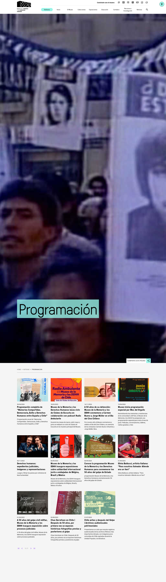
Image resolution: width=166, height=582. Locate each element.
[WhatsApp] (118, 3)
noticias (26, 369)
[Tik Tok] (123, 3)
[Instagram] (128, 3)
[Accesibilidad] (161, 4)
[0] (22, 548)
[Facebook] (146, 3)
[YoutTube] (137, 3)
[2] (31, 548)
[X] (132, 3)
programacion (37, 369)
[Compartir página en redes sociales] (148, 360)
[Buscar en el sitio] (147, 10)
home (19, 369)
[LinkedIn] (142, 3)
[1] (18, 548)
